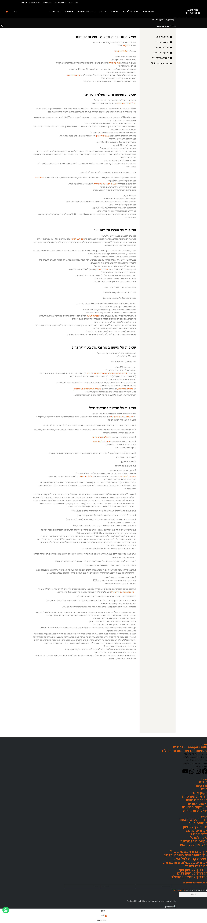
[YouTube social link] (11, 2)
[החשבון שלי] (10, 11)
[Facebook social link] (17, 2)
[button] (2, 26)
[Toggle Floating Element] (5, 910)
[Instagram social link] (14, 2)
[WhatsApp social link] (8, 2)
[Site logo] (192, 11)
